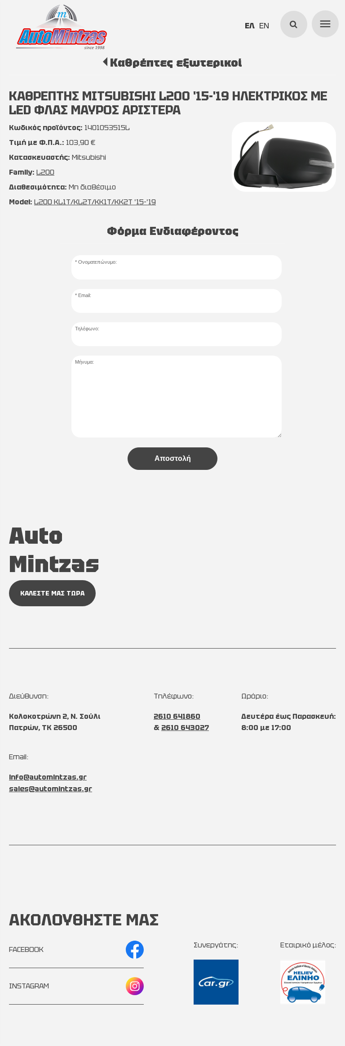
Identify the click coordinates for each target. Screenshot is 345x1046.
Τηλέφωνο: (87, 328)
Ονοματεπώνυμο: (97, 262)
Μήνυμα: (84, 362)
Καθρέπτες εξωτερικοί (176, 62)
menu (323, 22)
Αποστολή (173, 458)
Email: (84, 295)
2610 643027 (185, 727)
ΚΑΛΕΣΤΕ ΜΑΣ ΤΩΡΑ (52, 593)
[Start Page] (61, 27)
